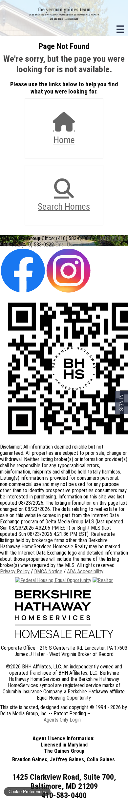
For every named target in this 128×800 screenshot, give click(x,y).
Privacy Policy (15, 571)
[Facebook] (23, 291)
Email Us (63, 245)
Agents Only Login (63, 720)
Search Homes (64, 206)
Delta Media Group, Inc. (24, 713)
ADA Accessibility (85, 571)
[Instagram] (68, 291)
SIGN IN (121, 402)
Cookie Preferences (27, 791)
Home (64, 140)
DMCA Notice (48, 571)
